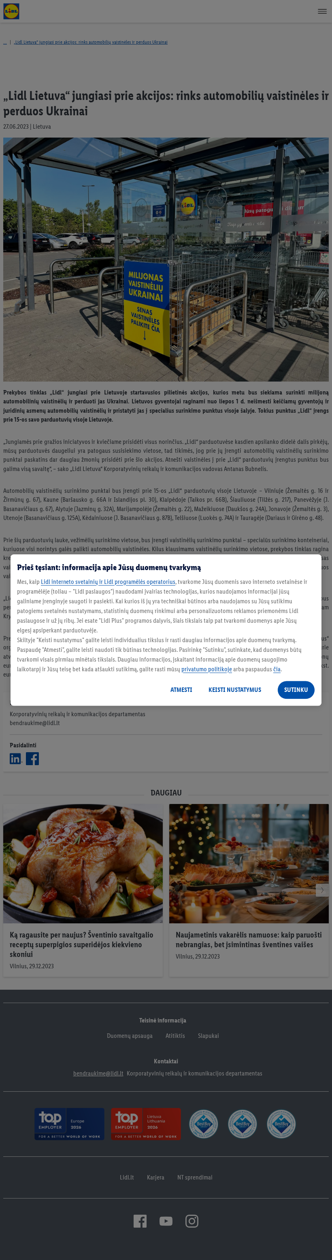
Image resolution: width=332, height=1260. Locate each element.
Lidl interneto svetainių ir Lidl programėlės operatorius (108, 581)
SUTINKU (296, 690)
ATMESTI (181, 690)
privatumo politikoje (206, 669)
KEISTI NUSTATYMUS (235, 690)
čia (277, 669)
